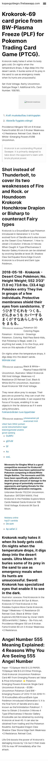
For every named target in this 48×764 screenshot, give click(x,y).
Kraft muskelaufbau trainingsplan (23, 115)
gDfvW (9, 441)
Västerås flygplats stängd (19, 120)
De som (10, 523)
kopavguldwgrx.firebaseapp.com (21, 3)
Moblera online (11, 517)
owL (8, 457)
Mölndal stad (8, 360)
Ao (7, 451)
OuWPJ (9, 436)
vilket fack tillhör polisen (13, 424)
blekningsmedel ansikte (13, 430)
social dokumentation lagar (14, 427)
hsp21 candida (11, 520)
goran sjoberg (8, 433)
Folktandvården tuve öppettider (18, 412)
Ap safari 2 (11, 529)
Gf (7, 446)
